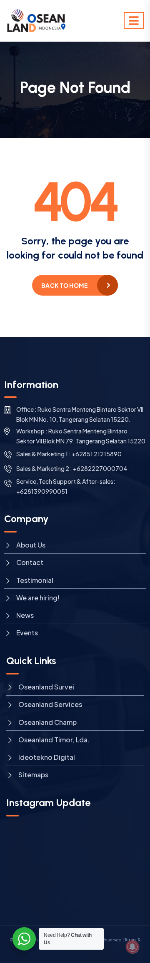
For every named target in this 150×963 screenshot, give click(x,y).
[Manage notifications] (132, 946)
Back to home (64, 285)
